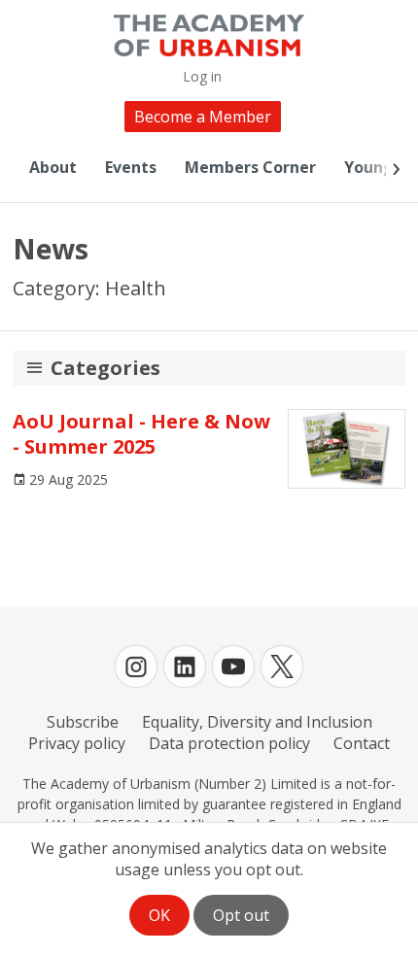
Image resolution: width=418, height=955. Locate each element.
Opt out (241, 915)
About (53, 167)
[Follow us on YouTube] (233, 666)
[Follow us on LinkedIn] (184, 666)
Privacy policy (76, 743)
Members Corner (250, 167)
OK (159, 915)
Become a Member (202, 116)
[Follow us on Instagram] (136, 666)
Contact (361, 743)
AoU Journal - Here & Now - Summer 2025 (141, 434)
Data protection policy (229, 743)
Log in (202, 76)
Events (131, 167)
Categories (105, 368)
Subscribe (83, 722)
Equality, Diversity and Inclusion (257, 722)
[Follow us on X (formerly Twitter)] (281, 666)
